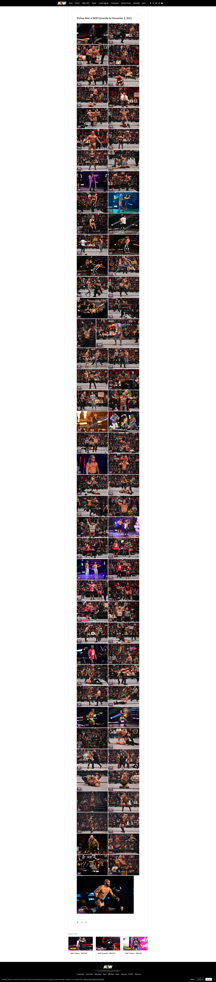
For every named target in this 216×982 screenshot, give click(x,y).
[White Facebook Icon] (150, 3)
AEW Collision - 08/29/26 (78, 953)
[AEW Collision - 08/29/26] (80, 943)
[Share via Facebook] (77, 922)
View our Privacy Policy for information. (94, 979)
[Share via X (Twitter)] (82, 922)
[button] (115, 3)
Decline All (200, 979)
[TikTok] (159, 3)
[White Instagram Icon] (156, 3)
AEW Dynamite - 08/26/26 (106, 953)
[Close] (214, 979)
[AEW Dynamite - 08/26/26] (108, 943)
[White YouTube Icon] (162, 3)
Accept (209, 979)
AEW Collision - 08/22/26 (133, 953)
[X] (153, 3)
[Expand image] (92, 33)
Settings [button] (192, 979)
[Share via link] (86, 922)
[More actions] (138, 14)
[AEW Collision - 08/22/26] (135, 943)
